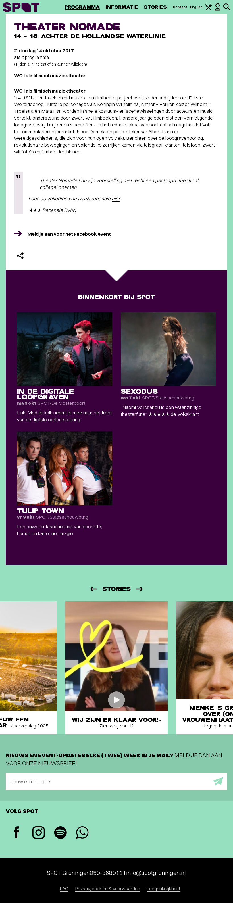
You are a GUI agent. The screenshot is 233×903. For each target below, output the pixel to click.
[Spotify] (60, 833)
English (196, 7)
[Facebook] (17, 833)
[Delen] (20, 256)
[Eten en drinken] (208, 9)
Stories (155, 7)
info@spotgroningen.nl (156, 872)
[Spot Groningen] (21, 7)
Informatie (121, 7)
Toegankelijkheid (163, 888)
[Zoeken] (226, 9)
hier (116, 198)
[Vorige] (93, 589)
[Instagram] (38, 833)
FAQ (64, 888)
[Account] (217, 9)
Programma (82, 7)
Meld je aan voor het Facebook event (69, 234)
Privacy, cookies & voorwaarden (107, 888)
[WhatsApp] (82, 833)
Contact (180, 7)
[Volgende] (140, 589)
